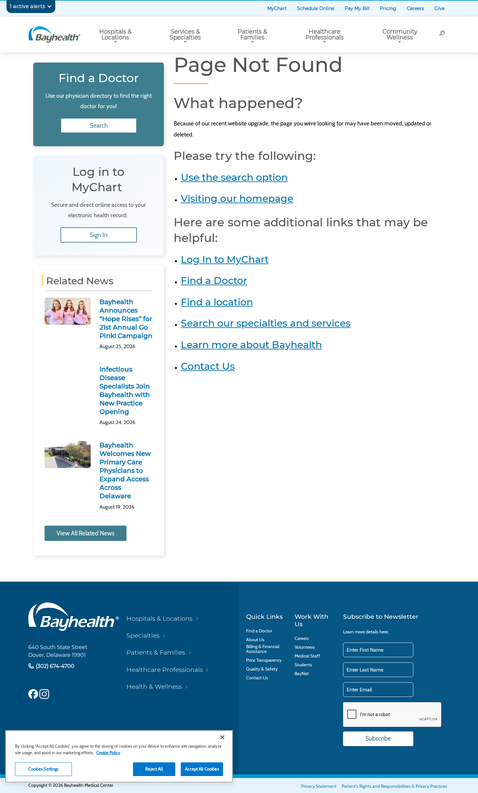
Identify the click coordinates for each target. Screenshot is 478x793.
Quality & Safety (262, 669)
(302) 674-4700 (54, 666)
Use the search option (234, 177)
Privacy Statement (319, 786)
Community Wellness (399, 34)
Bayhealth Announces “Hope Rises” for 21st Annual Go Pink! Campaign (126, 319)
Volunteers (305, 647)
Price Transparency (264, 660)
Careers (415, 8)
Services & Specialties (185, 34)
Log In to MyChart (225, 259)
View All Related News (85, 533)
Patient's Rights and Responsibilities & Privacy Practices (394, 786)
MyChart (277, 8)
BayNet (302, 673)
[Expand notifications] (49, 6)
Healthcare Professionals (324, 34)
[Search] (442, 34)
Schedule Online (315, 8)
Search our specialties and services (266, 323)
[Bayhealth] (54, 34)
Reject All (154, 769)
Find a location (217, 302)
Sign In (99, 235)
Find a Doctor (214, 280)
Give (439, 8)
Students (303, 664)
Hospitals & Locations (115, 34)
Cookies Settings (43, 769)
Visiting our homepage (237, 198)
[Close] (222, 737)
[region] (119, 756)
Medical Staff (307, 656)
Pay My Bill (357, 8)
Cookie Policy (108, 752)
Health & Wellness (154, 686)
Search (99, 125)
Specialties (142, 635)
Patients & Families (252, 34)
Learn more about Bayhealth (251, 344)
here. (384, 632)
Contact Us (208, 366)
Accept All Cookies (202, 769)
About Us (255, 639)
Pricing (388, 8)
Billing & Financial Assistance (262, 649)
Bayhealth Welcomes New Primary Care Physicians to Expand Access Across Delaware (125, 470)
